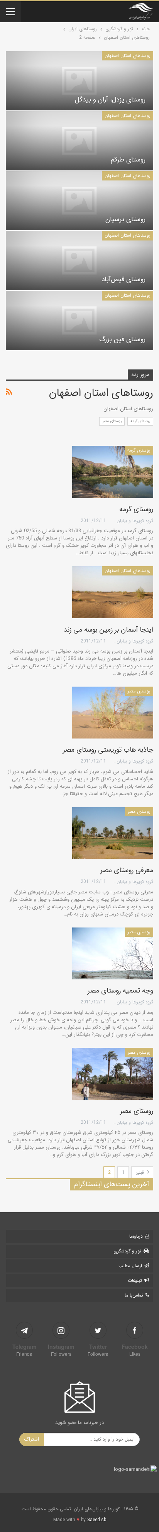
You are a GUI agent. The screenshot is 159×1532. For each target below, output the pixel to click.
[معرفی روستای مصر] (112, 833)
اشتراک (31, 1439)
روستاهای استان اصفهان (128, 55)
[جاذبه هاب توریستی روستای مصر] (112, 713)
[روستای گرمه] (112, 472)
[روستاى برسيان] (79, 201)
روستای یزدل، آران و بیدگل (110, 99)
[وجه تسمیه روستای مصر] (112, 953)
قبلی (140, 1172)
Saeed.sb (96, 1519)
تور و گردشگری (127, 1251)
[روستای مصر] (112, 1074)
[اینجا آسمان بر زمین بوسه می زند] (112, 592)
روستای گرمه (140, 421)
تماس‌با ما (134, 1295)
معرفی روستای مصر (126, 870)
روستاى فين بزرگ (122, 339)
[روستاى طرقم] (79, 141)
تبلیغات (135, 1280)
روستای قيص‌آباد (123, 279)
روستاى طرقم (128, 160)
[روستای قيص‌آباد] (79, 260)
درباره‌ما (136, 1236)
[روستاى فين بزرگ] (79, 320)
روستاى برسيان (125, 219)
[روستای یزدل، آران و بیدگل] (79, 81)
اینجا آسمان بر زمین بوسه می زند (108, 629)
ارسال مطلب (130, 1265)
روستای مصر (112, 421)
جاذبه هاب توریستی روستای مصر (108, 749)
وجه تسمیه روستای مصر (120, 990)
